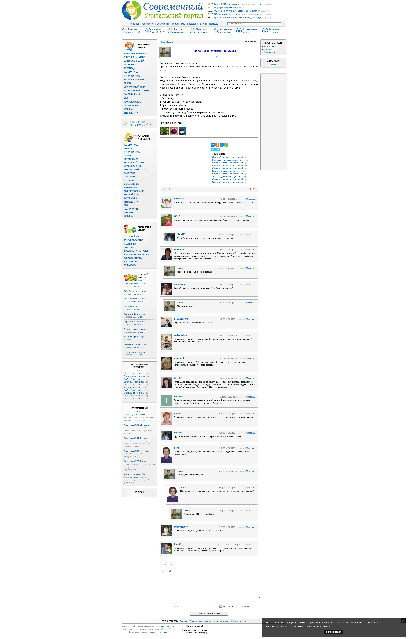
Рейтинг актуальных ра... (136, 344)
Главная (134, 23)
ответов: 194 (138, 302)
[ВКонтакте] (213, 145)
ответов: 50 (137, 286)
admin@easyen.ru (159, 632)
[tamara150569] (166, 535)
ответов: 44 (137, 309)
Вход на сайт (270, 52)
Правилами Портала (164, 626)
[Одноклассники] (217, 145)
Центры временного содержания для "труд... (238, 17)
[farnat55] (166, 387)
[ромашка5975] (166, 326)
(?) (205, 633)
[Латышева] (166, 294)
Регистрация (270, 46)
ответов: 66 (137, 355)
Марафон (192, 23)
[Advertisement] (183, 163)
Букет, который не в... (134, 387)
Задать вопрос (239, 621)
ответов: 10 (137, 317)
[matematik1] (166, 369)
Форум (175, 23)
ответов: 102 (138, 332)
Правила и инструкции (200, 621)
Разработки (147, 23)
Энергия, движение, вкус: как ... (227, 176)
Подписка (268, 49)
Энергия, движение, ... (134, 393)
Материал (251, 199)
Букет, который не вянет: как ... (227, 171)
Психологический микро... (136, 299)
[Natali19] (169, 241)
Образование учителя (134, 321)
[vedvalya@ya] (166, 349)
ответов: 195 (138, 324)
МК (183, 23)
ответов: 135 (138, 294)
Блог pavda (214, 56)
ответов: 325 (138, 347)
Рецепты (170, 42)
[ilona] (166, 462)
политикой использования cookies (311, 626)
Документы (163, 23)
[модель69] (166, 259)
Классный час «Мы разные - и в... (228, 160)
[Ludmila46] (166, 207)
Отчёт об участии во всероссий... (228, 157)
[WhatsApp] (226, 145)
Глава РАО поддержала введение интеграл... (238, 4)
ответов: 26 (137, 340)
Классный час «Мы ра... (135, 376)
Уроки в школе (130, 306)
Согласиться (333, 632)
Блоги (203, 23)
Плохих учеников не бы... (136, 283)
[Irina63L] (166, 553)
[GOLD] (166, 225)
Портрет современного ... (136, 329)
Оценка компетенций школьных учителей (237, 11)
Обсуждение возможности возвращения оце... (239, 14)
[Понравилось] (250, 189)
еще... (140, 280)
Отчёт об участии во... (134, 373)
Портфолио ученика (225, 7)
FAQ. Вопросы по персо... (136, 291)
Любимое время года (134, 337)
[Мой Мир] (222, 145)
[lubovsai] (166, 424)
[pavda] (169, 275)
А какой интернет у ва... (135, 352)
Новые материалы (221, 621)
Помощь (213, 23)
